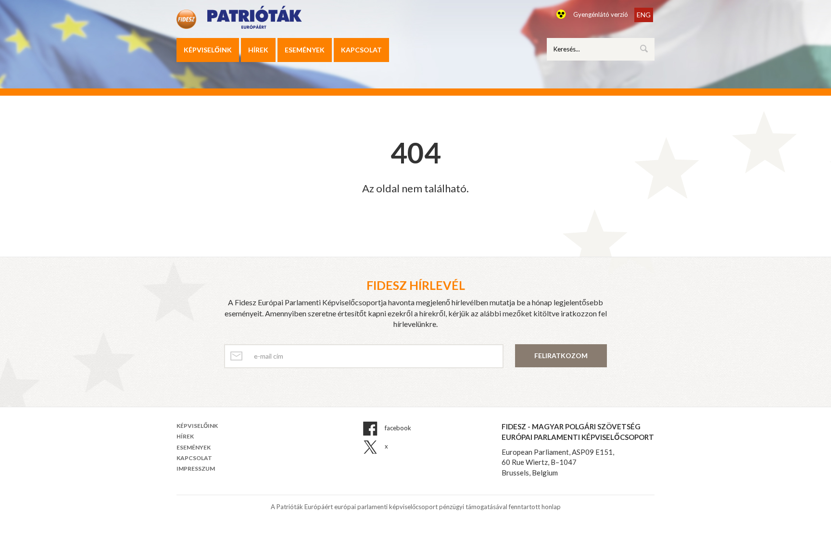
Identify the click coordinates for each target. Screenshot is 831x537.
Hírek (258, 50)
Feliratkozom (561, 355)
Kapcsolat (361, 50)
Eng (644, 15)
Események (305, 50)
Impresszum (195, 468)
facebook (397, 428)
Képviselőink (208, 50)
